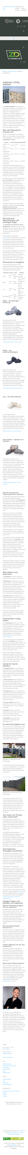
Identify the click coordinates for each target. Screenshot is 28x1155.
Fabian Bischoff (6, 1009)
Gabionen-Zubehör (7, 636)
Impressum (15, 1132)
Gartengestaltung (12, 71)
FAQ (4, 1081)
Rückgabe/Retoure (7, 1084)
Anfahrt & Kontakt (7, 1064)
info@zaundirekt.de (7, 1053)
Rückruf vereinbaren (8, 1057)
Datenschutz (9, 1132)
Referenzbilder (6, 1072)
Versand (5, 1094)
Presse (4, 1071)
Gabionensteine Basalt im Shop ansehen (12, 388)
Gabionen (20, 891)
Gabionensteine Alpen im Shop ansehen (12, 342)
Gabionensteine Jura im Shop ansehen (12, 431)
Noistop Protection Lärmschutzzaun (11, 1091)
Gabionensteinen (7, 981)
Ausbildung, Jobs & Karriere (9, 1065)
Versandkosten (13, 1145)
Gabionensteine (6, 237)
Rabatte (5, 1092)
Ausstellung (5, 1067)
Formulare (5, 1082)
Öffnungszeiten (6, 1069)
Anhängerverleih (7, 1079)
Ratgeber (5, 71)
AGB (19, 1131)
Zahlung (5, 1096)
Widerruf (23, 1131)
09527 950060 (6, 1049)
